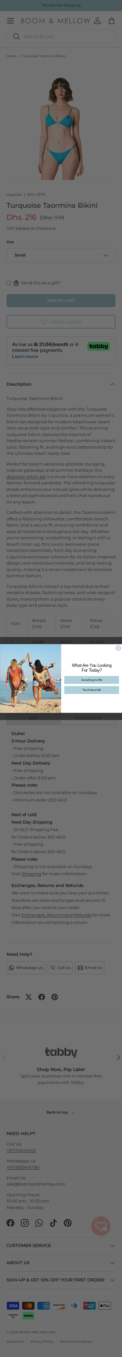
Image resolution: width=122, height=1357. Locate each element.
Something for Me (91, 679)
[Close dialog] (118, 648)
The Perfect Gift (91, 690)
